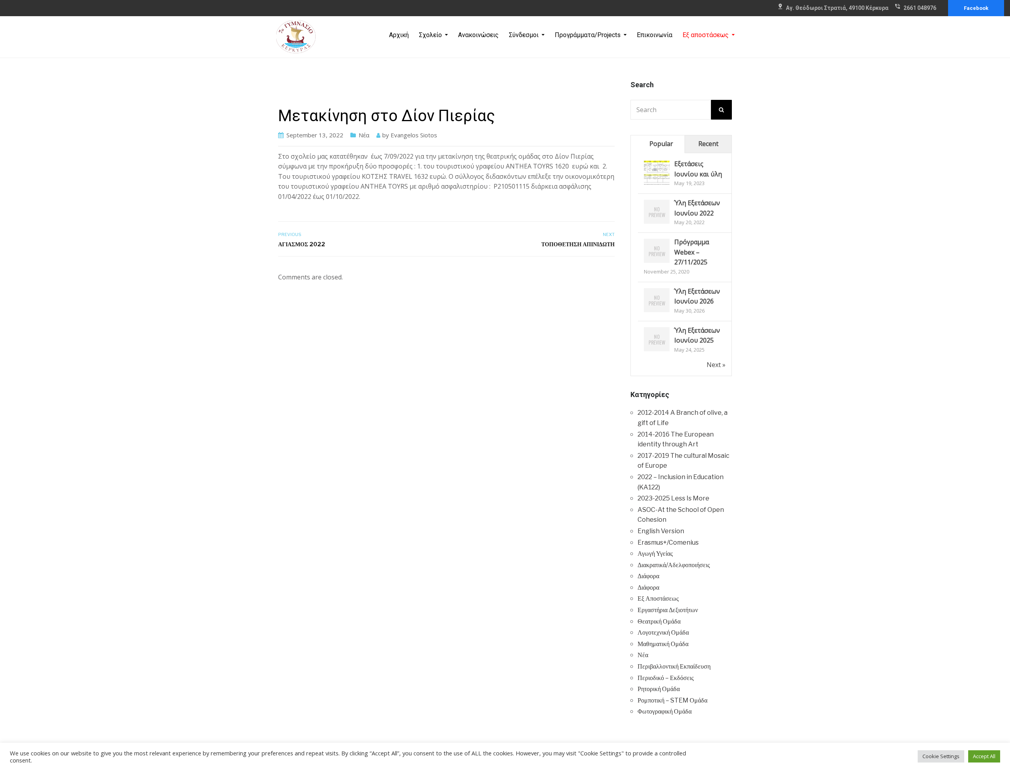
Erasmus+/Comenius (668, 542)
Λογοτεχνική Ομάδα (663, 632)
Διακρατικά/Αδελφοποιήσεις (674, 565)
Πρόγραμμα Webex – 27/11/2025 (691, 252)
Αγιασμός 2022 (301, 244)
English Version (661, 531)
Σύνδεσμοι (524, 35)
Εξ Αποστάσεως (658, 598)
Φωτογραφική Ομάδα (665, 711)
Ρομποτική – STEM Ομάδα (672, 700)
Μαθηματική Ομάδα (663, 644)
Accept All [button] (984, 756)
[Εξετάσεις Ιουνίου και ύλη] (657, 173)
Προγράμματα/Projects (588, 35)
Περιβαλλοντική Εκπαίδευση (674, 666)
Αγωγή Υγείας (655, 553)
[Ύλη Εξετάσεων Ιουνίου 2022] (657, 212)
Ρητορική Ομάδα (659, 689)
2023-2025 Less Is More (673, 498)
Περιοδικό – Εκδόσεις (666, 678)
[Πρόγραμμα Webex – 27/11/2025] (657, 251)
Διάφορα (648, 576)
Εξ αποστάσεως (706, 35)
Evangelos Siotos (414, 135)
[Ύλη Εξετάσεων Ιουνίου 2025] (657, 339)
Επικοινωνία (654, 35)
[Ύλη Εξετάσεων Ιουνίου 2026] (657, 300)
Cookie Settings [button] (941, 756)
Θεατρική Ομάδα (659, 621)
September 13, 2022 (314, 135)
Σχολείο (430, 35)
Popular (661, 143)
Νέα (364, 135)
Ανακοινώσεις (478, 35)
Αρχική (399, 35)
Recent (708, 143)
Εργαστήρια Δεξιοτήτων (668, 610)
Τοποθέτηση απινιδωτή (577, 244)
